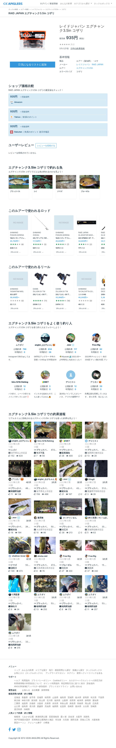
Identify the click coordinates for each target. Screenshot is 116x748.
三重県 (17, 703)
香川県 (32, 706)
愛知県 (95, 700)
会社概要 (36, 690)
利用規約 (26, 680)
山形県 (55, 697)
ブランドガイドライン (58, 686)
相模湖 (17, 716)
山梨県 (65, 700)
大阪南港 (96, 719)
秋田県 (48, 697)
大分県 (86, 706)
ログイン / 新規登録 (49, 3)
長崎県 (71, 706)
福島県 (63, 697)
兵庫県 (48, 703)
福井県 (57, 700)
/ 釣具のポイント (29, 117)
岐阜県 (80, 700)
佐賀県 (63, 706)
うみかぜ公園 (28, 716)
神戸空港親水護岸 (22, 719)
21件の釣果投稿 (78, 48)
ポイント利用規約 (51, 683)
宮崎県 (93, 706)
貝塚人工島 (85, 719)
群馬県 (86, 697)
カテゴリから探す (82, 3)
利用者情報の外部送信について (28, 683)
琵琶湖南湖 (54, 716)
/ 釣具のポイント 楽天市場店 (36, 132)
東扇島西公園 (41, 716)
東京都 (17, 700)
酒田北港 (74, 719)
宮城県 (40, 697)
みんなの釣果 (66, 3)
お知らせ (26, 690)
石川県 (50, 700)
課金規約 (90, 683)
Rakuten (18, 132)
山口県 (17, 706)
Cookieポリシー (60, 680)
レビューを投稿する (46, 145)
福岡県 (55, 706)
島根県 (80, 703)
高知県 (48, 706)
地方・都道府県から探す (60, 670)
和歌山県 (64, 703)
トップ (17, 670)
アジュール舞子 (35, 722)
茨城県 (71, 697)
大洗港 (66, 719)
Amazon (18, 102)
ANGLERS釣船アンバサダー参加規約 (30, 686)
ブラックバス (14, 252)
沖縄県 (27, 709)
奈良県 (55, 703)
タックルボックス (102, 3)
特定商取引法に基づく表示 (73, 683)
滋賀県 (25, 703)
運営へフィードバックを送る (89, 673)
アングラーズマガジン (55, 673)
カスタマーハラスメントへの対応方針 (86, 680)
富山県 (42, 700)
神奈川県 (26, 700)
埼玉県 (93, 697)
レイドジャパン (89, 64)
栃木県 (78, 697)
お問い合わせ (76, 686)
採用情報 (45, 690)
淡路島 (86, 716)
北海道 (17, 697)
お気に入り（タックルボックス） (29, 673)
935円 (13, 96)
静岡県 (88, 700)
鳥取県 (73, 703)
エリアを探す (41, 670)
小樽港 (46, 722)
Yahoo (17, 117)
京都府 (32, 703)
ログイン (71, 673)
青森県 (25, 697)
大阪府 (40, 703)
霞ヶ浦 (63, 716)
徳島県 (25, 706)
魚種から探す (78, 670)
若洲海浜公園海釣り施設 (42, 719)
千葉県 (101, 697)
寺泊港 (58, 719)
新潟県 (34, 700)
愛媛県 (40, 706)
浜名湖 (71, 716)
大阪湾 (79, 716)
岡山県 (88, 703)
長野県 (73, 700)
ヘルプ (17, 680)
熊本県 (78, 706)
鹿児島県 (18, 709)
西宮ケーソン (20, 722)
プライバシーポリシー (41, 680)
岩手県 (32, 697)
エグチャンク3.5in (84, 68)
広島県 (95, 703)
